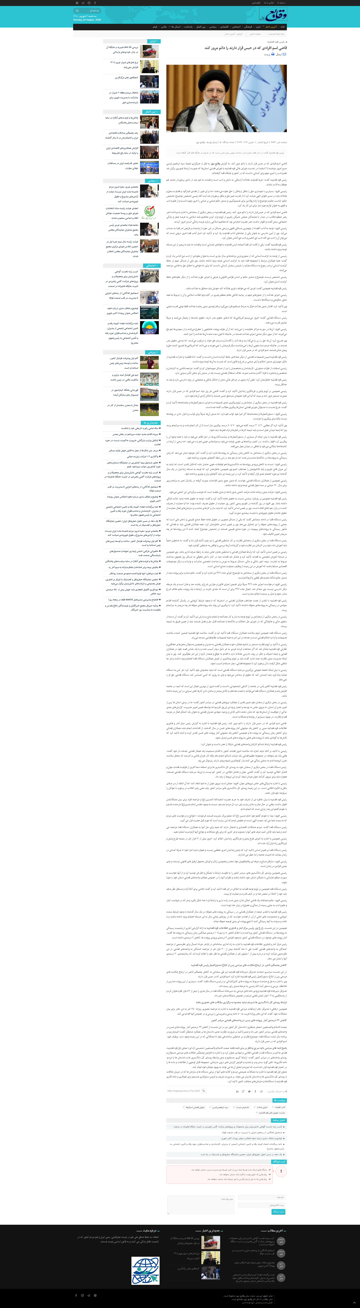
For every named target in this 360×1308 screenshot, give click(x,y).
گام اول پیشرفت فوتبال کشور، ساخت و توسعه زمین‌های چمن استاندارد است (124, 363)
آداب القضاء (280, 1107)
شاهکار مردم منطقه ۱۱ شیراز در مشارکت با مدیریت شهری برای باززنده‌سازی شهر (123, 98)
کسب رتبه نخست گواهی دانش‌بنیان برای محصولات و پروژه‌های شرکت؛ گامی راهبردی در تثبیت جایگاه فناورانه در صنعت (228, 1127)
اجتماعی (236, 27)
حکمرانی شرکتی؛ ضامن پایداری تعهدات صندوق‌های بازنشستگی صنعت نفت (135, 553)
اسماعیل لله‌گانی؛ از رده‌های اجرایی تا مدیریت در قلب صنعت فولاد (252, 1133)
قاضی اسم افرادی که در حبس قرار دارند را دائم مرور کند (246, 48)
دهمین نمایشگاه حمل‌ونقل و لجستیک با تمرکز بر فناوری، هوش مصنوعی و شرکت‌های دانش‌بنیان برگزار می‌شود (133, 582)
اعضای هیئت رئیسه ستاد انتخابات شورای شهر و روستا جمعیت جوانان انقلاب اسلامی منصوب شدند (122, 213)
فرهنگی (248, 27)
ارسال (279, 54)
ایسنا (188, 163)
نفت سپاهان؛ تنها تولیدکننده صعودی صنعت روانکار (133, 574)
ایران (258, 27)
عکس (164, 27)
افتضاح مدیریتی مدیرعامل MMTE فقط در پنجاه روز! (133, 600)
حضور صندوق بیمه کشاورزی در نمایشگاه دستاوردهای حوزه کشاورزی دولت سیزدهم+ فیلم (134, 465)
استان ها (176, 27)
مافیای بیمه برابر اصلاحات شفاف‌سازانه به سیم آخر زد (133, 567)
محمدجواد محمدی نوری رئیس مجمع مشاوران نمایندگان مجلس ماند (123, 230)
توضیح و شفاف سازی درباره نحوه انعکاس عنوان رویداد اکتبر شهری (252, 1138)
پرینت (267, 54)
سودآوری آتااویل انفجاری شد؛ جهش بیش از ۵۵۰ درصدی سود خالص (133, 592)
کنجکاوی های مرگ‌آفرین (126, 78)
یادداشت (188, 27)
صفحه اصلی (255, 34)
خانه (283, 27)
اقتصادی (224, 27)
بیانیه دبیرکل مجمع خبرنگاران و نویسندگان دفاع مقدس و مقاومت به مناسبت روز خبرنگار (133, 608)
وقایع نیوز (200, 142)
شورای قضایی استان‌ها (195, 1107)
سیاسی (212, 27)
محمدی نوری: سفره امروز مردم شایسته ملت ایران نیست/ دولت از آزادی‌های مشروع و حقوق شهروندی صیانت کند (133, 533)
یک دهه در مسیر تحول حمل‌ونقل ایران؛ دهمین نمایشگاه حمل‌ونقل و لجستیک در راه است (242, 1154)
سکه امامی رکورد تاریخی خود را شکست (139, 428)
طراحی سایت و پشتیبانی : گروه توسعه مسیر (257, 1302)
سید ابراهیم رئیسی (220, 1107)
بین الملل (201, 27)
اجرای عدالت (262, 1107)
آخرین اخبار (271, 27)
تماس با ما (269, 2)
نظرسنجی (256, 2)
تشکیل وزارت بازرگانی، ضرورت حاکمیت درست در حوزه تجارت (133, 442)
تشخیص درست (242, 1107)
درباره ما (281, 2)
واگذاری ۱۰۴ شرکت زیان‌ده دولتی (142, 457)
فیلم (155, 27)
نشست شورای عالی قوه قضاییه (272, 1112)
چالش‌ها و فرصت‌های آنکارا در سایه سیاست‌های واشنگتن (131, 561)
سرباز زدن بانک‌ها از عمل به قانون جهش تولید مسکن (133, 451)
